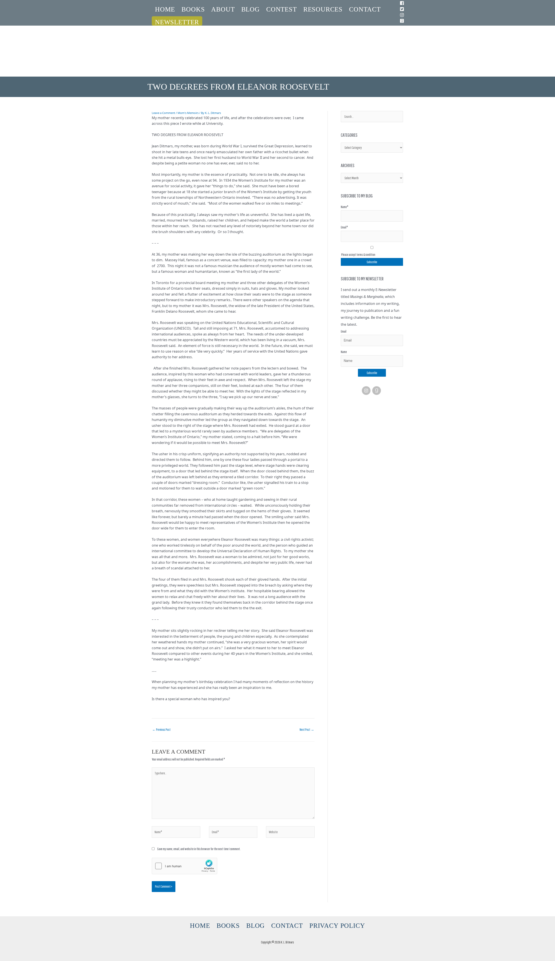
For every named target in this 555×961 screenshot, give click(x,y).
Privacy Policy (337, 925)
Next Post (307, 729)
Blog (250, 9)
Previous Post (161, 729)
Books (193, 9)
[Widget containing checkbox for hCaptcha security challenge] (184, 866)
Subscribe (372, 373)
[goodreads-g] (377, 390)
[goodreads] (402, 21)
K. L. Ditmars (277, 40)
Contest (281, 9)
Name (344, 352)
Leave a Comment (163, 113)
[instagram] (402, 15)
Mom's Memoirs (188, 113)
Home (165, 9)
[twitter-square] (402, 9)
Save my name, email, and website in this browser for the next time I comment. (199, 849)
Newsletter (177, 22)
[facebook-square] (402, 3)
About (223, 9)
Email (343, 331)
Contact (365, 9)
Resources (323, 9)
